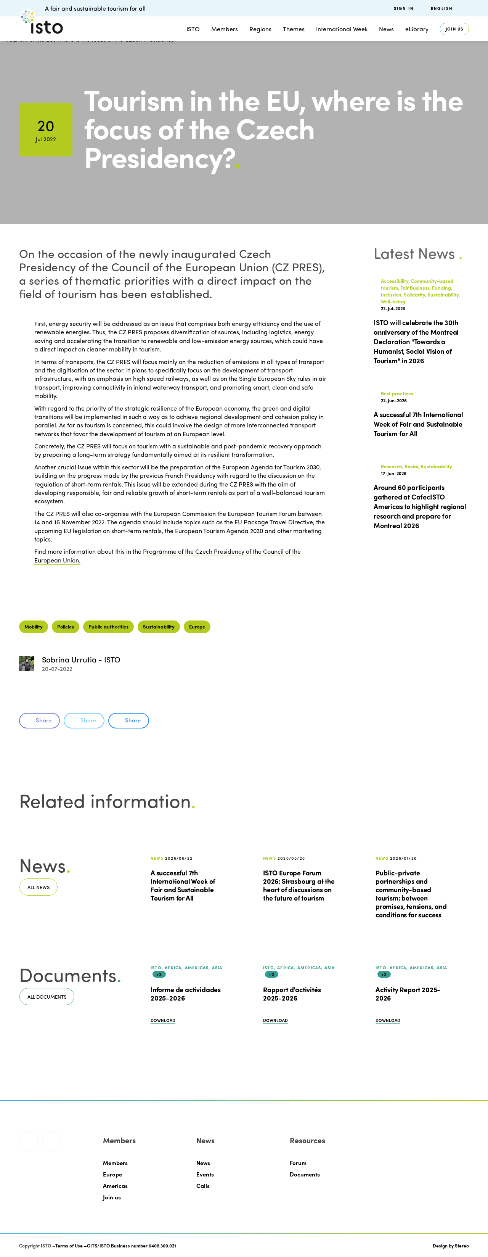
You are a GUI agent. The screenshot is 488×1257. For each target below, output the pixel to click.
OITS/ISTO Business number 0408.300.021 (131, 1245)
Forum (298, 1163)
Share (43, 720)
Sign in (404, 8)
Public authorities (108, 626)
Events (205, 1174)
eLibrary (417, 29)
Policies (65, 626)
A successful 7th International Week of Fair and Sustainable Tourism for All (183, 885)
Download (163, 1020)
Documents (305, 1174)
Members (224, 29)
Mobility (33, 626)
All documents (46, 996)
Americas (115, 1185)
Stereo (462, 1245)
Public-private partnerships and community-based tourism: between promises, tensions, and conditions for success (411, 893)
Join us (454, 29)
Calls (203, 1185)
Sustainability (159, 626)
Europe (197, 626)
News (203, 1163)
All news (38, 887)
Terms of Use (69, 1245)
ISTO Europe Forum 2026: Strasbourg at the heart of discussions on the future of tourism (299, 885)
